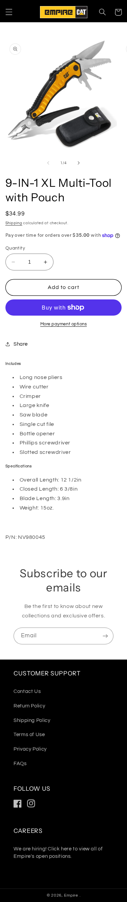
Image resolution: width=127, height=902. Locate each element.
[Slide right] (78, 162)
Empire (71, 895)
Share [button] (21, 344)
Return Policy (29, 705)
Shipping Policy (32, 720)
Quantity (15, 248)
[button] (9, 12)
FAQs (20, 763)
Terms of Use (29, 734)
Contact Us (27, 691)
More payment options (63, 324)
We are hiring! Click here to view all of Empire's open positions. (58, 852)
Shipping (13, 223)
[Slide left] (48, 162)
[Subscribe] (105, 636)
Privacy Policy (30, 749)
